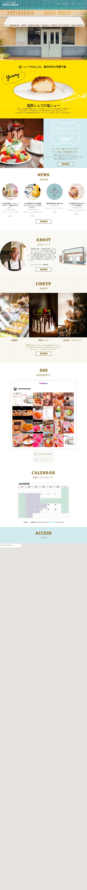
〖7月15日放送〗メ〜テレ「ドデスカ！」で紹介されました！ (10, 206)
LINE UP (80, 3)
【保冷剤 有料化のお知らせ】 (55, 204)
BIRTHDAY (65, 3)
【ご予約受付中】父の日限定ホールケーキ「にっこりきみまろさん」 (32, 206)
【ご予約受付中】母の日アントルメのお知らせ (77, 205)
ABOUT (73, 3)
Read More (10, 215)
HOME (58, 3)
